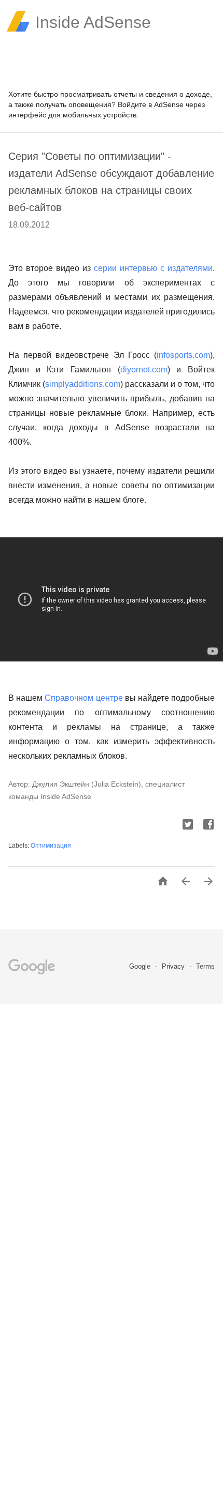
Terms (205, 966)
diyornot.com (144, 369)
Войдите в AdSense (151, 104)
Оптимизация (51, 845)
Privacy (174, 966)
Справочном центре (83, 698)
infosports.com (183, 355)
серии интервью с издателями (153, 268)
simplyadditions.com (82, 384)
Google (140, 966)
